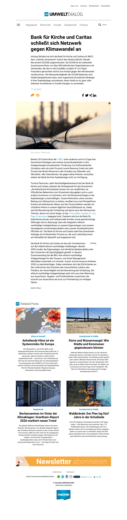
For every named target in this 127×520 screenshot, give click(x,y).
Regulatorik (31, 25)
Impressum (70, 472)
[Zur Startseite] (63, 14)
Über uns (74, 6)
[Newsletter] (63, 461)
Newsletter (105, 6)
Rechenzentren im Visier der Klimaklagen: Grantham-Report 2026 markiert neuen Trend (38, 417)
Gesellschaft (70, 25)
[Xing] (91, 96)
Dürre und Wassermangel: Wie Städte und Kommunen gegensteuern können (89, 344)
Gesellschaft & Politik (88, 336)
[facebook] (83, 96)
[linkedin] (94, 96)
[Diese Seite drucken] (37, 96)
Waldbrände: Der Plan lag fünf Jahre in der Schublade (89, 415)
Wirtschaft (45, 25)
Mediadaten (94, 6)
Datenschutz (57, 472)
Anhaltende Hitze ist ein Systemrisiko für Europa (38, 342)
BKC (61, 159)
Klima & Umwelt (38, 336)
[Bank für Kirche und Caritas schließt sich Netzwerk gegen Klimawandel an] (63, 125)
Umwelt (57, 25)
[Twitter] (87, 96)
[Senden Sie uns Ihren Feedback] (32, 96)
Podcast (84, 25)
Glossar (83, 6)
